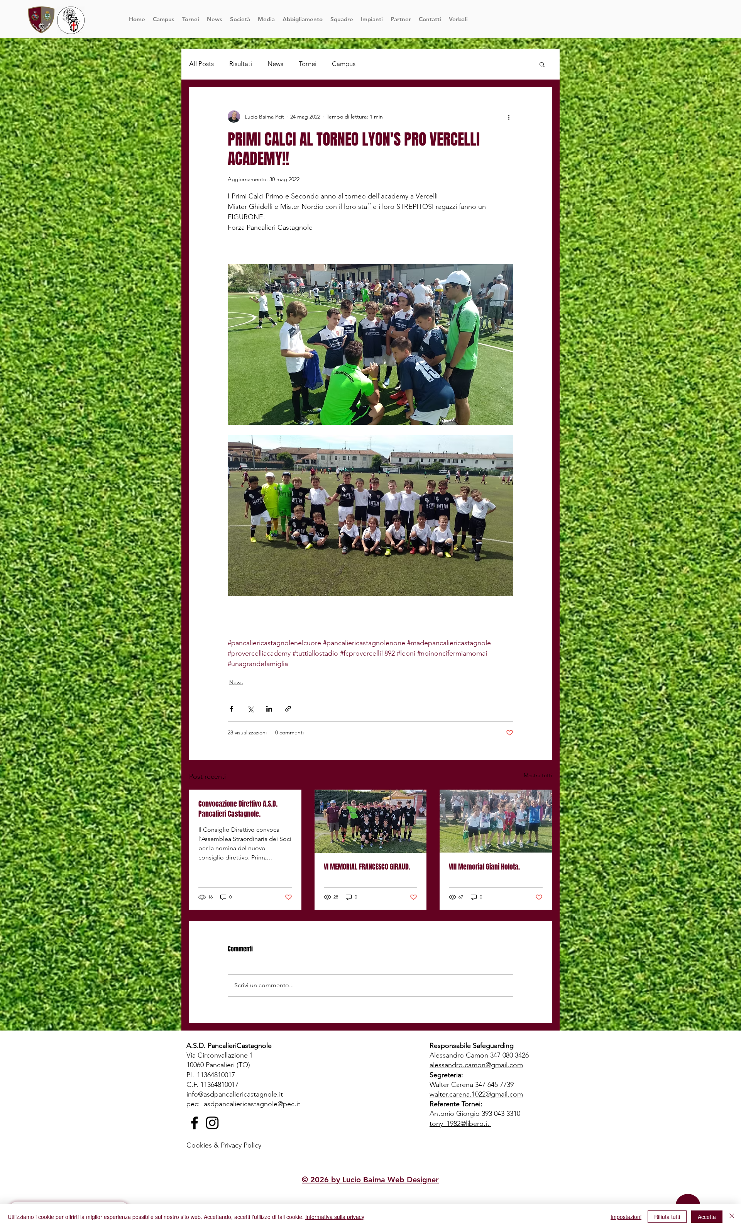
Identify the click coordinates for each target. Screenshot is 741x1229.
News (275, 64)
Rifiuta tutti (667, 1217)
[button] (342, 19)
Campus (343, 64)
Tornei (307, 64)
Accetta (707, 1217)
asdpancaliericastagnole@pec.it (252, 1104)
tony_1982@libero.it (459, 1123)
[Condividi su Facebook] (231, 708)
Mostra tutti (538, 775)
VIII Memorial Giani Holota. (484, 867)
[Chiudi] (731, 1216)
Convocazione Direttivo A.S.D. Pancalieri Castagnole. (237, 809)
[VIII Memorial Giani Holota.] (496, 821)
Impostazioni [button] (626, 1217)
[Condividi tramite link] (288, 708)
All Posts (201, 64)
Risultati (240, 64)
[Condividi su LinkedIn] (269, 708)
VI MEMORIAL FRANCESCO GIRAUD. (367, 867)
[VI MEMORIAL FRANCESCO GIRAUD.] (371, 821)
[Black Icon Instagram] (212, 1122)
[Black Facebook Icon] (194, 1122)
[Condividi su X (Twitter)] (250, 708)
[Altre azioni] (508, 116)
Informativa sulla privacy (334, 1217)
